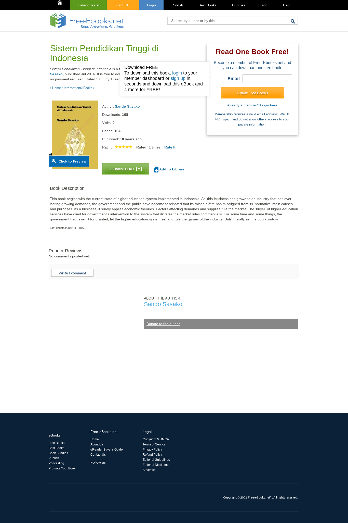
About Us (96, 444)
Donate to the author (163, 324)
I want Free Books (252, 92)
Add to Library (171, 169)
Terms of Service (154, 444)
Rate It (170, 147)
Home (94, 439)
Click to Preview (72, 161)
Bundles (238, 5)
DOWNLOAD (122, 168)
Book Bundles (58, 453)
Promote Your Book (62, 468)
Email (233, 78)
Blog (263, 5)
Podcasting (56, 463)
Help (286, 5)
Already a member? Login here (252, 105)
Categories (87, 5)
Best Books (207, 5)
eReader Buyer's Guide (106, 449)
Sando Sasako (127, 106)
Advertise (149, 470)
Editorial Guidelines (156, 460)
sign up (178, 78)
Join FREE (123, 5)
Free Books (56, 443)
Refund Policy (152, 454)
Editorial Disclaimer (156, 465)
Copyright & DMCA (156, 439)
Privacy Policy (152, 449)
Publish (177, 5)
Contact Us (98, 454)
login (177, 73)
